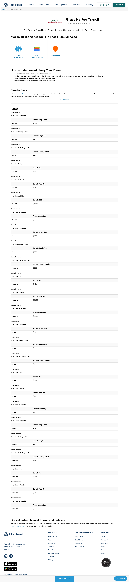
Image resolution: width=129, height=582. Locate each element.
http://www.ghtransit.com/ (19, 526)
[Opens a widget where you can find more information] (120, 578)
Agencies (5, 9)
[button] (33, 5)
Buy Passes (64, 579)
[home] (13, 4)
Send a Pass (23, 94)
